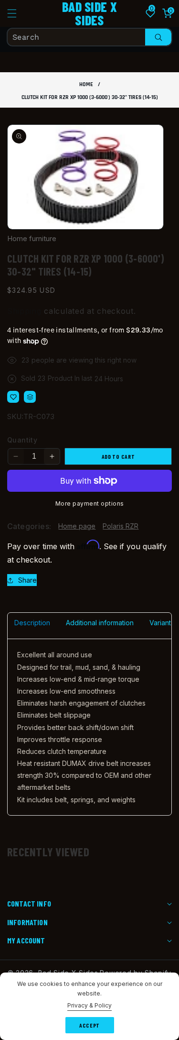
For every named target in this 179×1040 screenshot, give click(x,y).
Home (86, 84)
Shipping (24, 311)
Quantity (22, 440)
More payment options (89, 503)
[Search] (158, 37)
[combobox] (89, 37)
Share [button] (27, 580)
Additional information (100, 623)
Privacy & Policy (89, 1005)
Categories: (29, 526)
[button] (17, 13)
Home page (76, 526)
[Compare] (30, 397)
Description (32, 623)
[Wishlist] (13, 397)
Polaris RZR (120, 526)
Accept (89, 1025)
